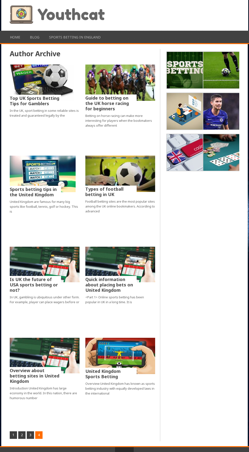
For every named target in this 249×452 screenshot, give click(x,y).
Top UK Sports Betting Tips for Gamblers (34, 100)
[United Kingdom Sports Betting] (120, 356)
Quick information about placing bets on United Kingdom (109, 284)
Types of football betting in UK (104, 191)
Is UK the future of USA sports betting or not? (34, 284)
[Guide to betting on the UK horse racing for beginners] (120, 83)
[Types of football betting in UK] (120, 174)
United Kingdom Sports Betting (103, 373)
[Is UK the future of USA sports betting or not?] (45, 264)
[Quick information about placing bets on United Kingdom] (120, 264)
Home (15, 37)
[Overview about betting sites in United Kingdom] (45, 355)
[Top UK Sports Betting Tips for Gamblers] (42, 83)
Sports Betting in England (75, 37)
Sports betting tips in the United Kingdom (33, 192)
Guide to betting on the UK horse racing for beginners (107, 103)
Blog (34, 37)
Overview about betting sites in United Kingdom (34, 375)
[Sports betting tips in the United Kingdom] (43, 174)
